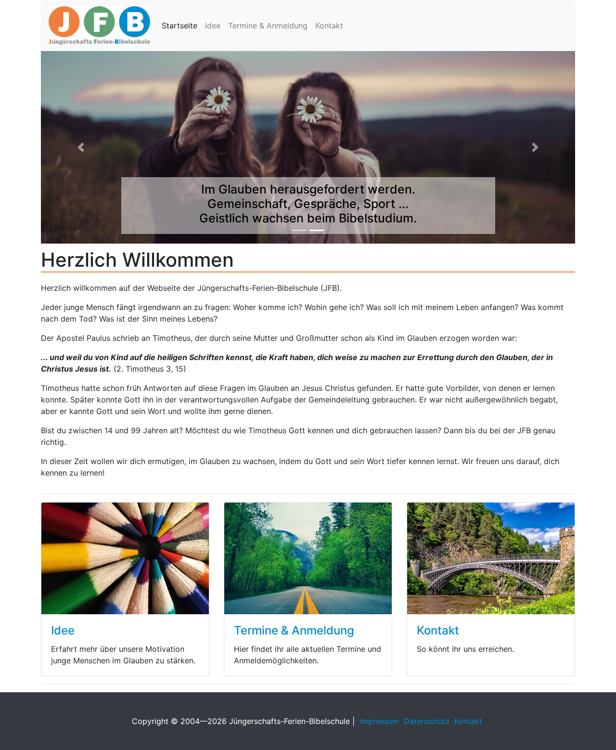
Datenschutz (426, 721)
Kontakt (329, 25)
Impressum (379, 721)
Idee (212, 25)
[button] (81, 147)
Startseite (179, 25)
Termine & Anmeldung (268, 25)
